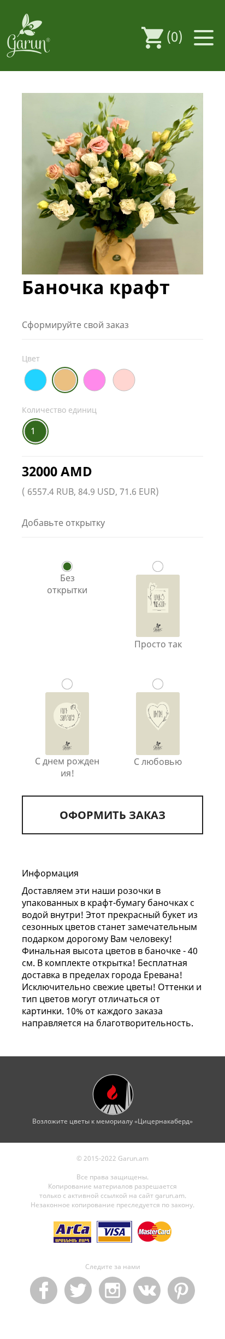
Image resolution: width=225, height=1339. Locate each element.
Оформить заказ (112, 815)
